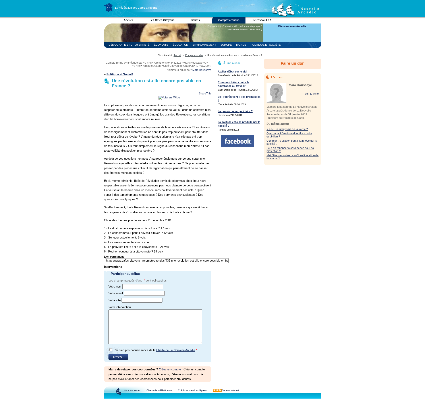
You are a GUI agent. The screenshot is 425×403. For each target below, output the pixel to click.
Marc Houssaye (201, 70)
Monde (241, 44)
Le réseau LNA (262, 20)
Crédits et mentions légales (192, 390)
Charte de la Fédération (159, 390)
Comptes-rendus (229, 20)
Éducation (180, 44)
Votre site (114, 300)
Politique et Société (266, 44)
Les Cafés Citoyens (162, 20)
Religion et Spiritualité (125, 50)
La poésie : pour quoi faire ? (235, 111)
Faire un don (293, 63)
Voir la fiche (312, 93)
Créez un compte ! (171, 369)
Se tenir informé (230, 390)
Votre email (115, 293)
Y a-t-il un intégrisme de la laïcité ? (287, 129)
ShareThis (205, 93)
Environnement (204, 44)
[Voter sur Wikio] (169, 97)
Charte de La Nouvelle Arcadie (175, 350)
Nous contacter (132, 390)
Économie (161, 44)
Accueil (128, 20)
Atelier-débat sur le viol (232, 71)
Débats (195, 20)
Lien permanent (114, 256)
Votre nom (115, 286)
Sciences (155, 50)
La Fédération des (136, 7)
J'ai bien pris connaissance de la (155, 350)
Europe (226, 44)
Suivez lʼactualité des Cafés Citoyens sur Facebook (237, 141)
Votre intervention (119, 307)
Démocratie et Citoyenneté (128, 44)
